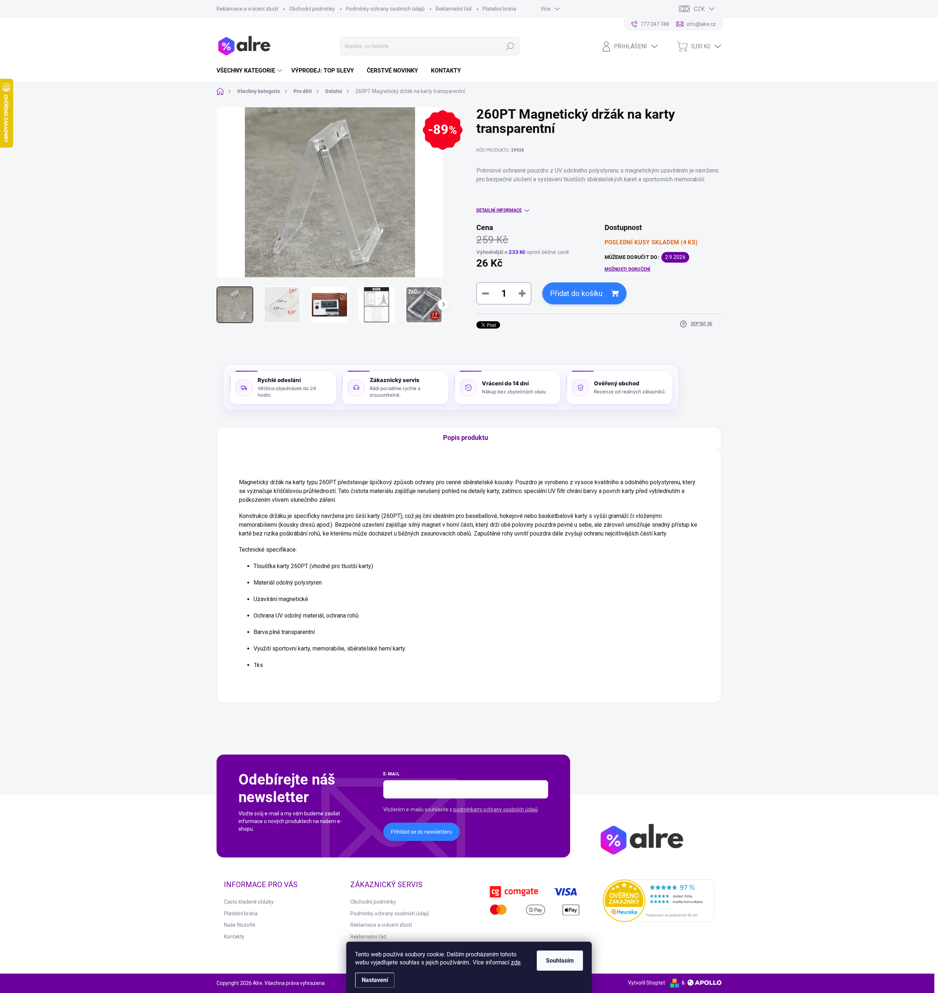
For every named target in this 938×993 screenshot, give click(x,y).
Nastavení (375, 980)
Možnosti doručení (628, 269)
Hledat (509, 46)
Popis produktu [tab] (465, 437)
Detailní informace (499, 210)
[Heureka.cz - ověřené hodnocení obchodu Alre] (658, 900)
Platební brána (499, 9)
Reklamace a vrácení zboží (247, 9)
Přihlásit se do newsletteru (421, 832)
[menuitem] (250, 71)
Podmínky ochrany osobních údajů (385, 9)
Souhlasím (560, 960)
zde (516, 962)
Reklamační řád (454, 9)
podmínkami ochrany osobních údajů (495, 809)
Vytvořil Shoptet (646, 983)
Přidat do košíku (576, 293)
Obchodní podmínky (312, 9)
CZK (699, 8)
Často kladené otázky (249, 902)
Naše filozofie (239, 925)
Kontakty (234, 937)
